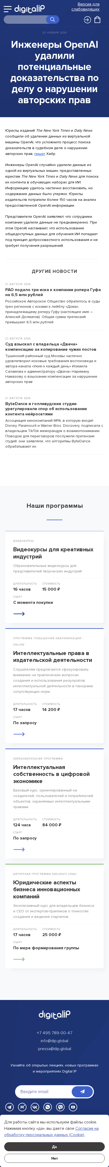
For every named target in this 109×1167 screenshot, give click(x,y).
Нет (54, 1158)
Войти (85, 18)
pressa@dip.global (54, 1048)
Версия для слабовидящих (85, 7)
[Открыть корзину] (97, 19)
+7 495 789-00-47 (54, 1033)
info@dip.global (54, 1040)
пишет (39, 153)
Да (54, 1147)
